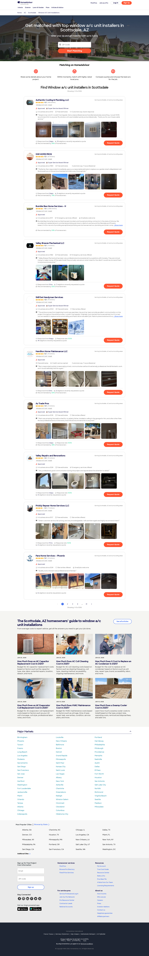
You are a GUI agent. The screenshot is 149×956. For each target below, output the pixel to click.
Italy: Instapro (75, 934)
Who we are (101, 897)
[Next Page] (91, 604)
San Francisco (23, 770)
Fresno (20, 748)
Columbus (60, 810)
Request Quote (113, 143)
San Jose (21, 774)
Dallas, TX (106, 830)
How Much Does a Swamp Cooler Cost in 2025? (111, 706)
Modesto (21, 759)
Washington (22, 785)
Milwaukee (99, 807)
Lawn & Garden (38, 7)
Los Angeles (22, 756)
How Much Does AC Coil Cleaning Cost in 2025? (72, 662)
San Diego (21, 767)
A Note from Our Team (105, 882)
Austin (97, 763)
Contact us (101, 910)
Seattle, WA (80, 849)
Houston (98, 777)
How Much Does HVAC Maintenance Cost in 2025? (73, 706)
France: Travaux (49, 934)
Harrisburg (99, 741)
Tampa (20, 803)
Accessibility (85, 940)
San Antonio (100, 781)
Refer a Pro (101, 876)
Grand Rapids (61, 756)
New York (60, 781)
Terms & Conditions (87, 944)
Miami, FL (106, 835)
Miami (19, 796)
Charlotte (60, 788)
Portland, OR (54, 844)
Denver (20, 777)
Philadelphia (100, 745)
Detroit (59, 752)
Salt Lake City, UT (83, 844)
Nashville (98, 759)
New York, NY (108, 840)
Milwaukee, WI (28, 840)
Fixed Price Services (66, 873)
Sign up (31, 887)
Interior (20, 7)
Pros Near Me (102, 879)
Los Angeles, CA (82, 835)
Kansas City (60, 767)
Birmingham (22, 737)
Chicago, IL (80, 830)
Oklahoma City (62, 814)
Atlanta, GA (27, 830)
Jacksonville (22, 792)
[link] (74, 102)
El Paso (98, 770)
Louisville (59, 737)
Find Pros (62, 866)
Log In (115, 3)
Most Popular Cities (24, 825)
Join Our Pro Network (67, 897)
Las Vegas (60, 774)
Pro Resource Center (66, 900)
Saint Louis (60, 770)
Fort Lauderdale (24, 788)
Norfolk (98, 788)
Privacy (63, 939)
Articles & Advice (57, 7)
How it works (101, 894)
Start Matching (74, 50)
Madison (98, 803)
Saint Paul (60, 763)
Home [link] (19, 13)
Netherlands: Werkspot (88, 934)
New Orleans (61, 741)
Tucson (20, 745)
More (47, 7)
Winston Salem (62, 799)
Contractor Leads (65, 903)
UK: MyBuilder (101, 934)
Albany (59, 777)
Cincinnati (60, 803)
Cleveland (60, 807)
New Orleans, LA (83, 840)
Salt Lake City (100, 785)
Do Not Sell (76, 939)
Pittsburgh (99, 748)
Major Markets (25, 731)
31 (86, 604)
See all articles (122, 621)
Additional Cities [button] (23, 854)
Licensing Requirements (105, 886)
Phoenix (20, 741)
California (69, 939)
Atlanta (20, 807)
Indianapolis (22, 814)
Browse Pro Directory (66, 869)
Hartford (20, 781)
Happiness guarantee (104, 913)
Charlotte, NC (54, 830)
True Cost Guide (103, 869)
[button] (43, 129)
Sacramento (22, 763)
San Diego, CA (28, 849)
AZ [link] (25, 13)
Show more (119, 225)
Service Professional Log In (68, 894)
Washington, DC (109, 849)
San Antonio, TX (108, 844)
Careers (100, 900)
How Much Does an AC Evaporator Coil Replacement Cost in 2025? (33, 706)
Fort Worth (99, 774)
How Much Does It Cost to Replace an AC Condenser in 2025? (113, 662)
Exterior (28, 7)
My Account (101, 866)
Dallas (97, 767)
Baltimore (60, 745)
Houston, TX (54, 835)
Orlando (20, 799)
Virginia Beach (101, 796)
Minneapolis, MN (55, 840)
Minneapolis (61, 759)
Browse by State (41, 824)
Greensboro (61, 792)
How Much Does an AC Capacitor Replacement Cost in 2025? (33, 662)
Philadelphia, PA (28, 844)
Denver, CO (27, 835)
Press (99, 903)
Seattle (98, 799)
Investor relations (103, 907)
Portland (98, 737)
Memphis (98, 756)
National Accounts (66, 907)
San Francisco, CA (56, 849)
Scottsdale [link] (32, 13)
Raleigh (59, 796)
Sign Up (127, 3)
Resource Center (103, 873)
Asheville (59, 785)
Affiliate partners (103, 916)
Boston (59, 748)
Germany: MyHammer (62, 934)
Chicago (20, 810)
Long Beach (22, 752)
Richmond (99, 792)
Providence (99, 752)
